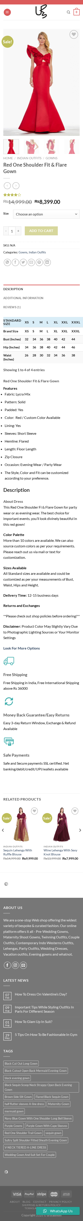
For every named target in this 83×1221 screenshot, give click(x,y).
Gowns (51, 158)
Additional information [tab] (23, 298)
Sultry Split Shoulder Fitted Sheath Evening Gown (36, 1140)
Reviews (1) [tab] (12, 307)
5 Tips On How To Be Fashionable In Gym (46, 1034)
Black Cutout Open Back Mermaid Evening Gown (36, 1070)
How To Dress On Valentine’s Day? (41, 994)
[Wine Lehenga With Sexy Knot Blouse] (62, 824)
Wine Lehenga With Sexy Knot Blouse (60, 852)
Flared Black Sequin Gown (52, 1097)
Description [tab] (13, 289)
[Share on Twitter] (23, 262)
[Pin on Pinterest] (39, 262)
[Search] (68, 12)
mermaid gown (14, 1111)
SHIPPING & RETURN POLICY (41, 1205)
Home (8, 158)
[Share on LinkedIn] (47, 262)
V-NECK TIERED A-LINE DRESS (25, 1147)
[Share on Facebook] (15, 262)
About (15, 1201)
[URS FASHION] (41, 12)
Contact (39, 1201)
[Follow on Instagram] (15, 965)
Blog (26, 1201)
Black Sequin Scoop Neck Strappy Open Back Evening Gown (38, 1087)
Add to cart (41, 231)
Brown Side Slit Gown (18, 1097)
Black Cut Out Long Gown (21, 1063)
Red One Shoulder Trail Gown (23, 1133)
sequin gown (53, 1133)
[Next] (73, 82)
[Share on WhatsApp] (7, 262)
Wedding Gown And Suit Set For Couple (30, 1155)
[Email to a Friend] (31, 262)
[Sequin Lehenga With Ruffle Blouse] (21, 824)
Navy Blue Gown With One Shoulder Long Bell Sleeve (38, 1118)
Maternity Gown (58, 1104)
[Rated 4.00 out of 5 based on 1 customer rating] (41, 195)
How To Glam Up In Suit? (33, 1021)
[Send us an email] (23, 965)
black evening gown (17, 1078)
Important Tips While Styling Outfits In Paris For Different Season (44, 1009)
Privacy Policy (60, 1201)
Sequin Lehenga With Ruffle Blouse (17, 852)
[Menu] (7, 12)
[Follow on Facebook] (7, 965)
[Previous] (10, 82)
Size (6, 213)
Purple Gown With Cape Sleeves (46, 1126)
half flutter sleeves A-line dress (24, 1104)
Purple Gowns (13, 1126)
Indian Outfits (29, 158)
